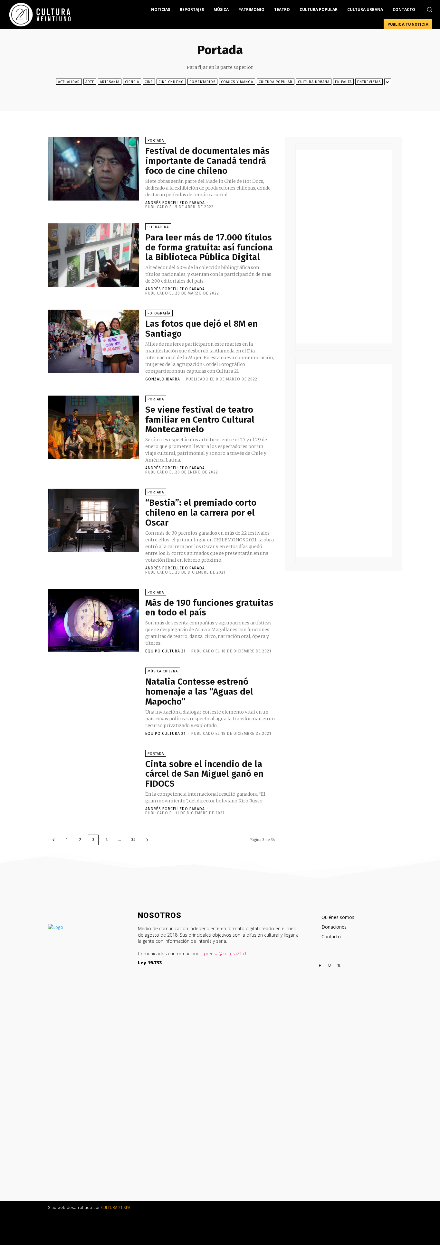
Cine (149, 82)
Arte (89, 82)
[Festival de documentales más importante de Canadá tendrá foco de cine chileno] (93, 168)
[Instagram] (329, 966)
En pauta (343, 82)
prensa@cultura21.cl (225, 953)
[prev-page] (53, 840)
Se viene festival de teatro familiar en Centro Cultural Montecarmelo (199, 419)
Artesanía (110, 82)
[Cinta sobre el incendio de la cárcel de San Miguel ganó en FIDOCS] (93, 781)
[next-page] (147, 840)
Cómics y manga (237, 82)
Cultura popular (275, 82)
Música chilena (163, 671)
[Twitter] (339, 966)
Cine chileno (171, 82)
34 (133, 840)
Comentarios (202, 82)
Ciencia (132, 82)
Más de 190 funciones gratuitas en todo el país (209, 607)
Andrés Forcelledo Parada (175, 203)
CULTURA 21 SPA (115, 1207)
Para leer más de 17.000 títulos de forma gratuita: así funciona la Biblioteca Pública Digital (209, 247)
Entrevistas (369, 82)
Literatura (158, 227)
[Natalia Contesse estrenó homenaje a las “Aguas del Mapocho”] (93, 699)
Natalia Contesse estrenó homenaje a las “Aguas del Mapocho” (199, 691)
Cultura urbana (314, 82)
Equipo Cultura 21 (165, 651)
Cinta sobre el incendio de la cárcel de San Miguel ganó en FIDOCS (204, 774)
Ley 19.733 (150, 962)
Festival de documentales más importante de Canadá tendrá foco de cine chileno (207, 160)
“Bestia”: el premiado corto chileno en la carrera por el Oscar (200, 512)
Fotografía (159, 313)
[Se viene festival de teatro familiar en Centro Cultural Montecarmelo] (93, 427)
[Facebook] (320, 966)
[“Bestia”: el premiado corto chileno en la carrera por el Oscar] (93, 520)
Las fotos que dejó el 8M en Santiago (201, 328)
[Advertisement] (344, 246)
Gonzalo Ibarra (162, 379)
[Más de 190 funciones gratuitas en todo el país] (93, 620)
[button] (429, 9)
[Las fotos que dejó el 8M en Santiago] (93, 341)
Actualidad (69, 82)
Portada (156, 140)
